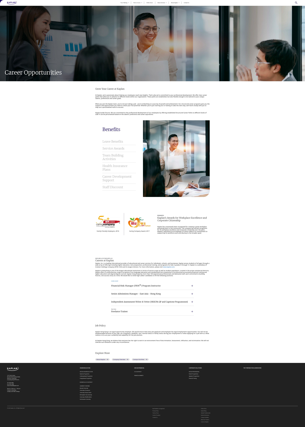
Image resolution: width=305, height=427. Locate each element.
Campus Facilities (205, 417)
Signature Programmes (194, 376)
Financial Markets (138, 375)
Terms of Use (155, 413)
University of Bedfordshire (86, 397)
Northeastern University (85, 399)
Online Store (149, 2)
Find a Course (136, 2)
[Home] (12, 3)
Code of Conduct (156, 415)
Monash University (84, 388)
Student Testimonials (205, 413)
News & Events (161, 2)
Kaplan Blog (203, 411)
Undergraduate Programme (86, 376)
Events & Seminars (205, 415)
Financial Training (193, 378)
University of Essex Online (85, 392)
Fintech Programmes (193, 374)
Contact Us (186, 2)
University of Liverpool (85, 390)
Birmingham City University (86, 394)
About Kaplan (174, 2)
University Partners (85, 386)
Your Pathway (124, 2)
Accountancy (138, 371)
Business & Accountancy (86, 382)
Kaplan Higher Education (86, 371)
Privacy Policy (155, 411)
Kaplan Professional (194, 371)
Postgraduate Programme (86, 378)
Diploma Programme (84, 374)
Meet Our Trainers (205, 419)
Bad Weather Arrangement (158, 408)
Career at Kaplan (204, 422)
